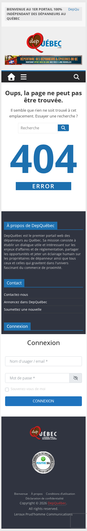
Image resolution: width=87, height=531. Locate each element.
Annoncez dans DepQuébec (25, 302)
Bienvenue (21, 494)
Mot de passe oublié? (68, 410)
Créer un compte (16, 410)
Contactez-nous (16, 294)
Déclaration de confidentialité (45, 498)
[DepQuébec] (11, 76)
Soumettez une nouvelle (23, 309)
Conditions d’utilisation (60, 494)
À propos (37, 494)
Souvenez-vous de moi (28, 389)
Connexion (43, 401)
